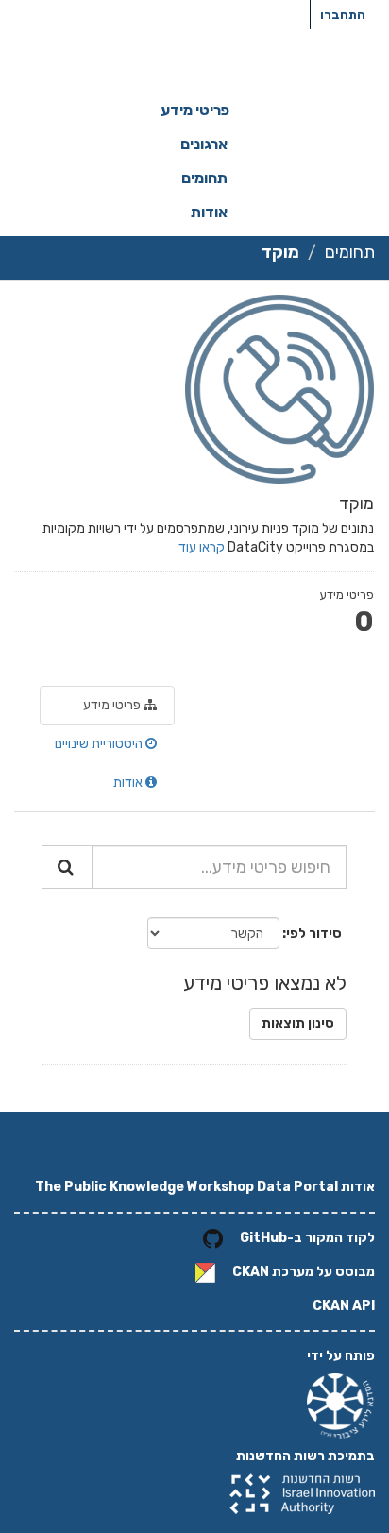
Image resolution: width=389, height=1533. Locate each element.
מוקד (280, 252)
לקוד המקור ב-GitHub (307, 1238)
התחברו (342, 15)
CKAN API (344, 1306)
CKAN (250, 1272)
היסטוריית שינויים (100, 744)
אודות (209, 212)
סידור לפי (314, 934)
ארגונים (204, 144)
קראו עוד (201, 547)
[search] (67, 867)
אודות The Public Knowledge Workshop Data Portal (205, 1187)
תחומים (204, 178)
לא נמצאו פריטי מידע (265, 983)
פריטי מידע (195, 110)
